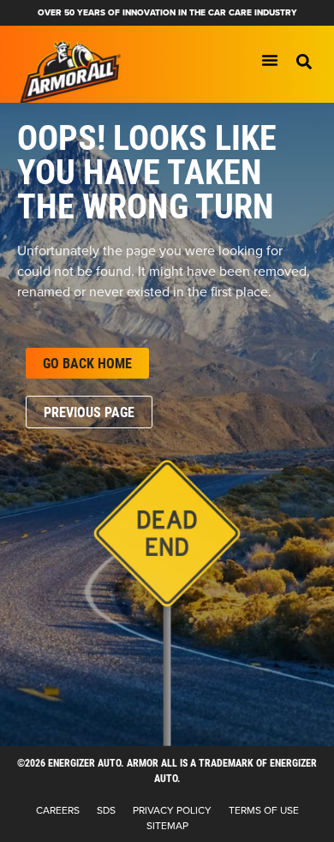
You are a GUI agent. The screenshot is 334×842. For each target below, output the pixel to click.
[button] (304, 62)
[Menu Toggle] (269, 60)
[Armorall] (70, 72)
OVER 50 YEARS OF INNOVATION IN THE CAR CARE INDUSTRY (167, 12)
